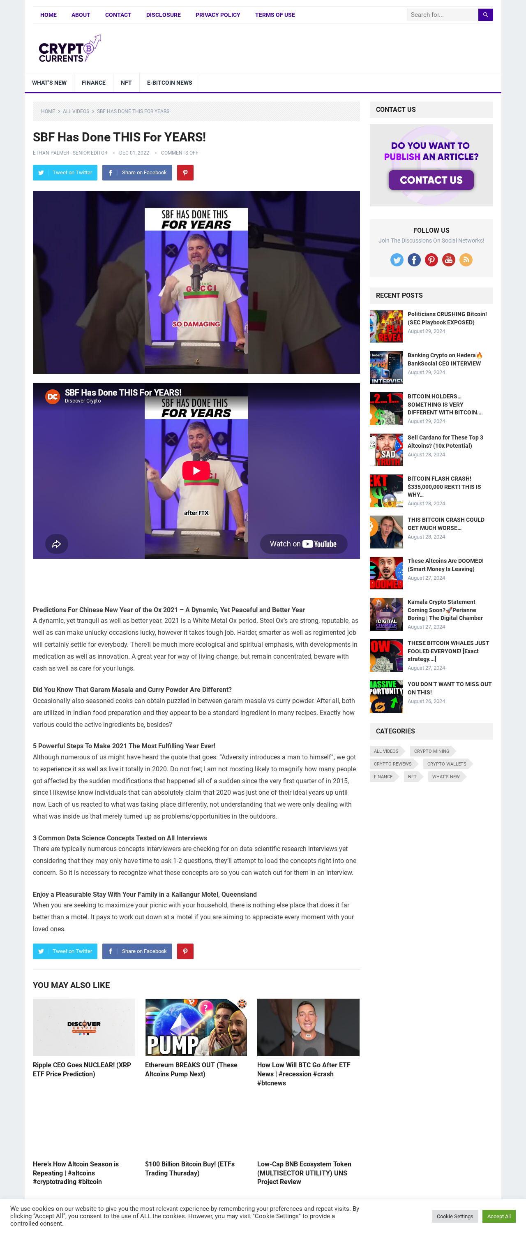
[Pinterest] (185, 172)
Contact (118, 15)
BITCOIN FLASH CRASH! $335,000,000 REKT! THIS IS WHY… (444, 486)
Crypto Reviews (393, 764)
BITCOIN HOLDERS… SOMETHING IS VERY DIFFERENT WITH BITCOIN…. (445, 404)
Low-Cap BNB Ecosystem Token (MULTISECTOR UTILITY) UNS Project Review (304, 1173)
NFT (126, 82)
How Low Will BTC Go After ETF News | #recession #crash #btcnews (304, 1074)
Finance (94, 82)
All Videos (76, 111)
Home (48, 15)
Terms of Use (275, 15)
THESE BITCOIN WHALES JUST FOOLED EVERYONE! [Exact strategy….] (448, 651)
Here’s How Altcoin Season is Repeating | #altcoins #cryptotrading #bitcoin (76, 1173)
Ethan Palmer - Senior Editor (70, 153)
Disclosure (163, 15)
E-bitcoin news (169, 82)
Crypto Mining (432, 751)
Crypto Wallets (446, 764)
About (81, 15)
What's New (446, 777)
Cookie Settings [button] (455, 1216)
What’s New (49, 82)
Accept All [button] (499, 1216)
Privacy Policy (218, 15)
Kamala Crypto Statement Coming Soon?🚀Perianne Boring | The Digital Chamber (445, 610)
